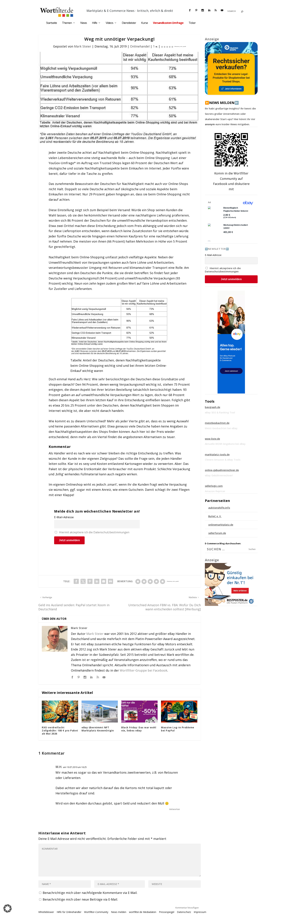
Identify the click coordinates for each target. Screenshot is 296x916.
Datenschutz (184, 912)
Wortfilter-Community (96, 912)
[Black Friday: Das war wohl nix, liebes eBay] (139, 711)
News (83, 23)
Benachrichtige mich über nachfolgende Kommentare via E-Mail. (90, 893)
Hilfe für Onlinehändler (69, 912)
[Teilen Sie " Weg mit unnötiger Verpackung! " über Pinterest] (90, 581)
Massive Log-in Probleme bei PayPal (177, 729)
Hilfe (94, 23)
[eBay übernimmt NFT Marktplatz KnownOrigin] (100, 711)
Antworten (174, 809)
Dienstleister (129, 23)
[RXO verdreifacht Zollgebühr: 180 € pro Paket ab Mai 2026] (60, 711)
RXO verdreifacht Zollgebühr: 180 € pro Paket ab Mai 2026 (60, 730)
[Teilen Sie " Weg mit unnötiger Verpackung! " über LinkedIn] (96, 581)
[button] (7, 908)
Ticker (192, 23)
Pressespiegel (166, 912)
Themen (67, 23)
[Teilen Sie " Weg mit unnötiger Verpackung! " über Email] (103, 581)
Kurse (144, 23)
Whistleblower (46, 912)
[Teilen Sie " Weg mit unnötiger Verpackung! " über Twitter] (83, 581)
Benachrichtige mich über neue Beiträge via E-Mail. (80, 899)
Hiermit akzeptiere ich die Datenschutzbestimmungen (94, 532)
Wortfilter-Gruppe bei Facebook (143, 670)
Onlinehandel (140, 46)
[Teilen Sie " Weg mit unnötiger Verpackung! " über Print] (110, 581)
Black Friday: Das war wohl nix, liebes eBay (138, 729)
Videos (109, 23)
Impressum (200, 912)
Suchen (252, 549)
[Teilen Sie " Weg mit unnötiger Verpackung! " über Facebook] (76, 581)
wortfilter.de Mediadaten (142, 912)
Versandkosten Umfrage (168, 23)
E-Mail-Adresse (64, 517)
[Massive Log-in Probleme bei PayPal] (179, 711)
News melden (118, 912)
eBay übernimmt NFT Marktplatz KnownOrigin (98, 729)
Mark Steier (82, 46)
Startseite (51, 23)
